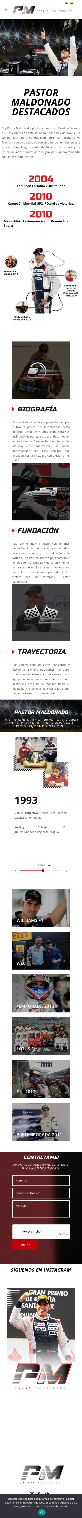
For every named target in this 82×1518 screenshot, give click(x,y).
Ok (42, 1512)
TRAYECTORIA (41, 652)
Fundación (37, 531)
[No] (77, 1506)
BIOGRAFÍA (37, 409)
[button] (4, 47)
